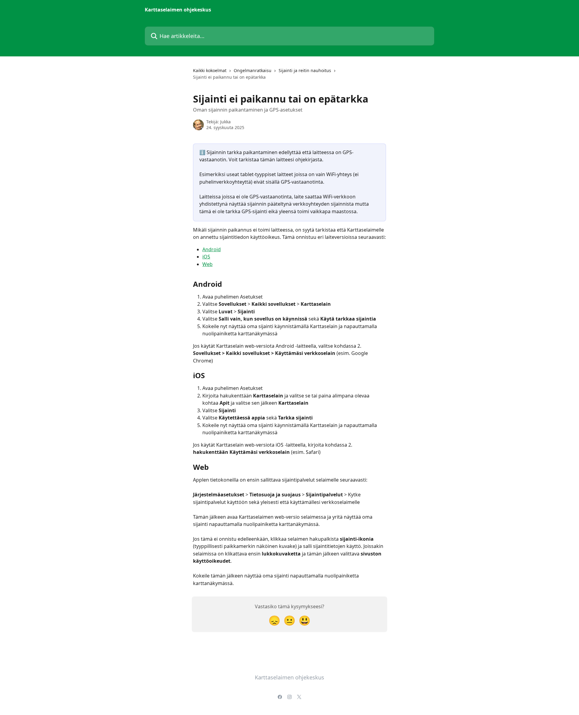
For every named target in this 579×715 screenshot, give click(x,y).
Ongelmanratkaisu (252, 70)
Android (211, 249)
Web (207, 264)
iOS (206, 256)
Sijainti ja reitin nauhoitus (305, 70)
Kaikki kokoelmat (209, 70)
